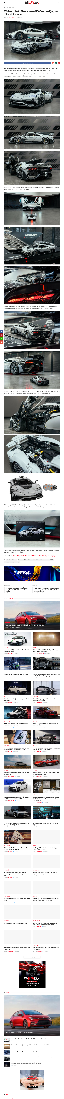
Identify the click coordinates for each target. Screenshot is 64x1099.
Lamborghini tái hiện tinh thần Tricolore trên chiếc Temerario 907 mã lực (17, 650)
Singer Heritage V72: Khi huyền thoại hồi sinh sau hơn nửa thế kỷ (46, 948)
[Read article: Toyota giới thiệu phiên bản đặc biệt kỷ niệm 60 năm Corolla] (32, 615)
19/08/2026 (45, 751)
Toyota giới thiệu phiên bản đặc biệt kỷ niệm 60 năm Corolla (24, 625)
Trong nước (36, 870)
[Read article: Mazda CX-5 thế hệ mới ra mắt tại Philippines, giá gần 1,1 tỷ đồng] (46, 712)
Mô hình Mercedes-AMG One (12, 562)
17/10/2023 (19, 17)
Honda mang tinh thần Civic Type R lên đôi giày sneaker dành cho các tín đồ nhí (16, 724)
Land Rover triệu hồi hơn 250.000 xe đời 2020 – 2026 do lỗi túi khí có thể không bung (46, 675)
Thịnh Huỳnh (10, 902)
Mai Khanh (10, 727)
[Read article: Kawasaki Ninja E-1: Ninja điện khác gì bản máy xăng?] (17, 663)
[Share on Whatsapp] (56, 63)
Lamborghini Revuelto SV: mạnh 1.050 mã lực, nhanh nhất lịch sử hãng (45, 848)
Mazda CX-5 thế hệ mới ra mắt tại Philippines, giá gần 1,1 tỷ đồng (45, 724)
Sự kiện (6, 770)
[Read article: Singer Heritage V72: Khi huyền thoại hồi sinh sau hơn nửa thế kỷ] (46, 937)
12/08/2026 (47, 902)
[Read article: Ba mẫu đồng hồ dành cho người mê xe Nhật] (17, 912)
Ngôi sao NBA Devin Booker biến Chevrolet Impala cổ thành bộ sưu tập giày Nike (17, 848)
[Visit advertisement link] (32, 573)
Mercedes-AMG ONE (33, 559)
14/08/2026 (47, 876)
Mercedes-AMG (22, 559)
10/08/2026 (45, 951)
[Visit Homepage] (32, 2)
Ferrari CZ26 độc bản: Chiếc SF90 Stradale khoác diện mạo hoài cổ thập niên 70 (16, 824)
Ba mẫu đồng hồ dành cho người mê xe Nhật (15, 923)
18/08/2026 (18, 800)
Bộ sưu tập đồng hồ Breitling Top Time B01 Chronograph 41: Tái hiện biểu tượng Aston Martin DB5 (17, 874)
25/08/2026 (17, 627)
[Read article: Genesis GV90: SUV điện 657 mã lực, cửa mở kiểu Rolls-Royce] (17, 688)
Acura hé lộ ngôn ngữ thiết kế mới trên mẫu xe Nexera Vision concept (45, 699)
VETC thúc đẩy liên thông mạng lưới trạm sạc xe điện (45, 824)
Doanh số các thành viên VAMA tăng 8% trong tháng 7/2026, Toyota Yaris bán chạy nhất (45, 923)
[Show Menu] (4, 2)
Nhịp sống (11, 7)
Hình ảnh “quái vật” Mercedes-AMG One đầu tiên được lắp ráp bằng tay (34, 556)
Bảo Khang (11, 17)
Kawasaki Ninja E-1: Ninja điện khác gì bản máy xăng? (16, 675)
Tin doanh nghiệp (38, 820)
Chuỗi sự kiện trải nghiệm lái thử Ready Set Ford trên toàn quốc (16, 773)
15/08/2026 (46, 851)
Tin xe (7, 622)
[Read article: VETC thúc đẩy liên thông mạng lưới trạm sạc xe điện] (46, 812)
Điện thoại (7, 745)
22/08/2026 (16, 702)
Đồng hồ (35, 794)
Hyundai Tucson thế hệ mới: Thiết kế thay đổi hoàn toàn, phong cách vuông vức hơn (46, 748)
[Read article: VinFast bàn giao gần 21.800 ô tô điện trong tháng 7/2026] (17, 887)
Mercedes (14, 559)
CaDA (8, 559)
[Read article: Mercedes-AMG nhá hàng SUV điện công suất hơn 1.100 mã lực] (17, 937)
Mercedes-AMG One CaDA (46, 559)
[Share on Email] (53, 63)
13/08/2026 (17, 902)
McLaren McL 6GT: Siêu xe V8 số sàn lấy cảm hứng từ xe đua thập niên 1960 (46, 773)
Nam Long (12, 627)
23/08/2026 (47, 678)
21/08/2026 (46, 702)
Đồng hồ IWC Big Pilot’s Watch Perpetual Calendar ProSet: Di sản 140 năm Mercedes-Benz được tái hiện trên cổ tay (46, 798)
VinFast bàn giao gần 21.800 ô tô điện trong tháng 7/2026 (17, 899)
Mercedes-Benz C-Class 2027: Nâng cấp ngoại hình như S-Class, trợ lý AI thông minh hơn (17, 798)
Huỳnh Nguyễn (40, 653)
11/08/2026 (16, 951)
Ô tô (5, 696)
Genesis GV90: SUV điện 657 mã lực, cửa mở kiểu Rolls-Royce (16, 699)
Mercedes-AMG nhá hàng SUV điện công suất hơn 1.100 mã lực (17, 948)
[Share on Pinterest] (59, 63)
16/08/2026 (16, 851)
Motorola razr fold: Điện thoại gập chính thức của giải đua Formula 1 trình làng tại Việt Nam (16, 748)
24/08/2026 (47, 653)
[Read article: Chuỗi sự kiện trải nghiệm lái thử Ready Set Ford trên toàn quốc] (17, 762)
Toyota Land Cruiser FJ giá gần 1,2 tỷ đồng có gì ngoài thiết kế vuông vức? (45, 873)
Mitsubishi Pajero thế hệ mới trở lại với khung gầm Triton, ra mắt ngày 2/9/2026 (46, 650)
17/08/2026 (16, 826)
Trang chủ (6, 7)
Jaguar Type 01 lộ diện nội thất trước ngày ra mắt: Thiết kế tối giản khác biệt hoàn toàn (46, 899)
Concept (35, 696)
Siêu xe (6, 647)
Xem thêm (32, 957)
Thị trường (7, 896)
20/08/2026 (47, 727)
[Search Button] (59, 2)
